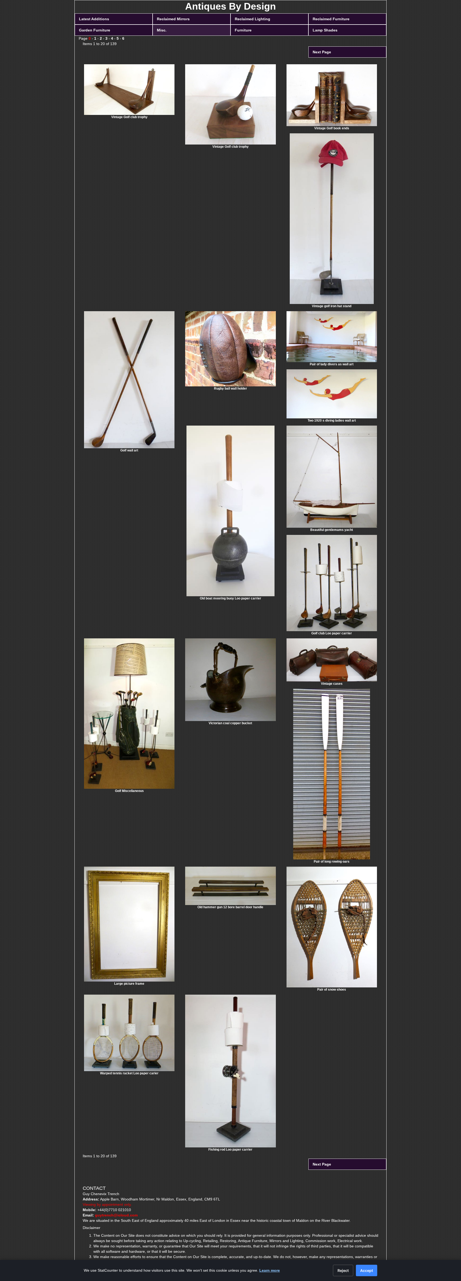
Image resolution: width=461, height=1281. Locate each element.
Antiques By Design (230, 6)
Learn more (269, 1270)
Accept (366, 1270)
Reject (343, 1270)
